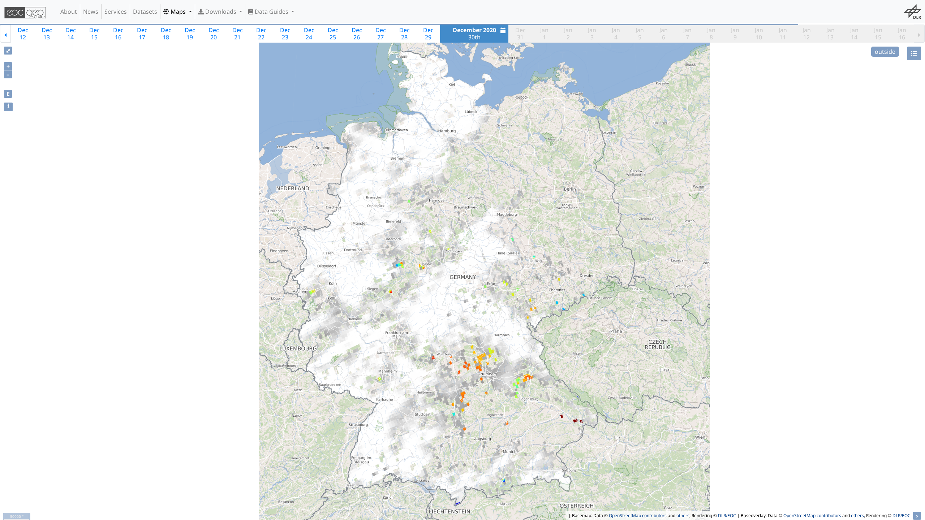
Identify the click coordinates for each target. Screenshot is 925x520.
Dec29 (428, 33)
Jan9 (735, 33)
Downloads (221, 12)
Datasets (145, 12)
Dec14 (70, 33)
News (90, 12)
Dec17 (142, 33)
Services (115, 12)
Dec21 (237, 33)
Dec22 (261, 33)
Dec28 (404, 33)
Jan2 (568, 33)
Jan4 (616, 33)
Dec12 (23, 33)
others (682, 515)
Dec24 (309, 33)
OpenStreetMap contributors (638, 515)
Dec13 (47, 33)
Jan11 (783, 33)
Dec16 (118, 33)
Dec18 (166, 33)
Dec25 (333, 33)
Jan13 (830, 33)
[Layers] (914, 53)
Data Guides (271, 12)
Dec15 (94, 33)
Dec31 (520, 33)
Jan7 (687, 33)
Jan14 (854, 33)
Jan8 (711, 33)
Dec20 (213, 33)
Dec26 (357, 33)
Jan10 (759, 33)
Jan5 (640, 33)
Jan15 (878, 33)
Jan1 (544, 33)
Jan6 (663, 33)
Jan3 (592, 33)
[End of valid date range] (919, 34)
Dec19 (190, 33)
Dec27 (380, 33)
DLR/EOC (727, 515)
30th (474, 33)
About (68, 12)
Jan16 (902, 33)
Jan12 (807, 33)
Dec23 (285, 33)
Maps (178, 12)
